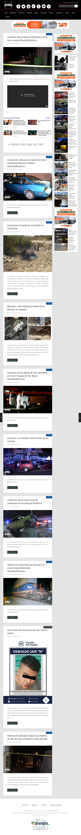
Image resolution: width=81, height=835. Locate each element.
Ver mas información (40, 828)
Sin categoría (47, 627)
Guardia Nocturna (15, 144)
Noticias (51, 13)
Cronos (67, 13)
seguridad (29, 144)
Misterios (29, 13)
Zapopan (41, 144)
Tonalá (35, 144)
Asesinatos (21, 13)
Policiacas (43, 13)
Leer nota (12, 212)
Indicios (8, 16)
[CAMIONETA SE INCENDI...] (1, 417)
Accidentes (13, 13)
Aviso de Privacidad (56, 805)
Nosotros (25, 805)
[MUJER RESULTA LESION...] (80, 417)
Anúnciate (35, 805)
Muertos (23, 144)
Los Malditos (59, 13)
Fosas (73, 13)
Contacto (44, 805)
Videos (36, 13)
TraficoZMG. (55, 810)
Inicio (6, 13)
